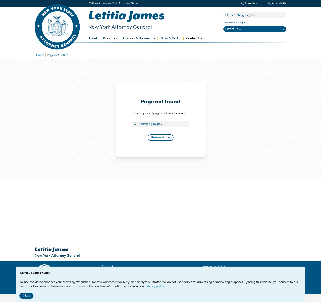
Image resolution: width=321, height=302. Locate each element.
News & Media (170, 38)
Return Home (160, 137)
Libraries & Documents (139, 38)
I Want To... (233, 29)
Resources (110, 38)
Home (40, 55)
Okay (26, 295)
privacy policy (154, 286)
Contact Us (194, 38)
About (92, 38)
